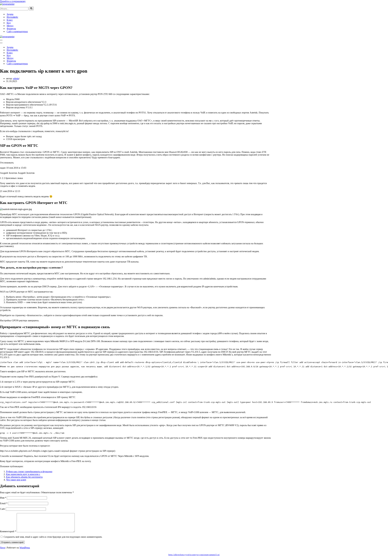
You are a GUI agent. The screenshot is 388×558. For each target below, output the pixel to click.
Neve (2, 547)
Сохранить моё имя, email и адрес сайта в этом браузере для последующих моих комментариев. (53, 537)
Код (9, 23)
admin (16, 78)
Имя (3, 497)
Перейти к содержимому (13, 1)
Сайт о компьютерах (17, 31)
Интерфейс (12, 17)
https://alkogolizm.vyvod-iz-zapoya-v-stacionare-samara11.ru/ (194, 554)
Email (3, 503)
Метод (10, 25)
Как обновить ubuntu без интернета (24, 477)
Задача (10, 14)
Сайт (2, 509)
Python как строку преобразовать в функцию (29, 471)
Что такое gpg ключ (16, 479)
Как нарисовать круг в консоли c (23, 474)
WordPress (25, 547)
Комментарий (8, 531)
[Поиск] (31, 8)
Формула (11, 28)
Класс (10, 20)
